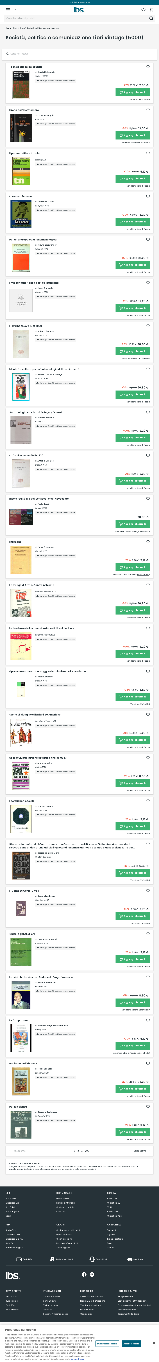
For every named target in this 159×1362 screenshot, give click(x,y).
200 (87, 1150)
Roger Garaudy (45, 288)
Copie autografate (65, 1207)
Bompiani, (39, 205)
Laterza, (38, 159)
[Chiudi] (154, 1342)
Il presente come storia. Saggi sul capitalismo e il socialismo (47, 671)
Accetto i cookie (131, 1343)
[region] (79, 1343)
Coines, (38, 767)
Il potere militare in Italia (24, 153)
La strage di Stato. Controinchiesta (31, 585)
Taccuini (111, 1230)
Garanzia (47, 1309)
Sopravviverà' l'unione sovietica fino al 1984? (37, 758)
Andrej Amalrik (44, 763)
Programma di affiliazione (92, 1301)
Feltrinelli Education (127, 1309)
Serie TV (9, 1243)
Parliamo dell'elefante (23, 1063)
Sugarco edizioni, (43, 634)
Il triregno (15, 542)
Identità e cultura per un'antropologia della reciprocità (44, 369)
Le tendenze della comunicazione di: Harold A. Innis (41, 628)
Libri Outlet (10, 1207)
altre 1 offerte (143, 574)
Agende (111, 1234)
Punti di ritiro (11, 1296)
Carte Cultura (49, 1301)
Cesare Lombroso (46, 896)
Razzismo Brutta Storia (128, 1314)
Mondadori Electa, (43, 721)
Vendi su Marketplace (90, 1305)
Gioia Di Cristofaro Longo (49, 374)
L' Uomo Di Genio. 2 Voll (24, 891)
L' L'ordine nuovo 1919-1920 (26, 455)
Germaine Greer (45, 201)
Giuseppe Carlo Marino (49, 853)
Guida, (38, 421)
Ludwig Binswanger (47, 245)
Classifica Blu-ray (14, 1239)
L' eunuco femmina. (21, 196)
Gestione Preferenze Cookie (55, 1314)
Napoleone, (40, 900)
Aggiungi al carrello (134, 92)
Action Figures (63, 1247)
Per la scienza (18, 1106)
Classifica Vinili (114, 1216)
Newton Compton (43, 857)
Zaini (109, 1243)
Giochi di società (64, 1239)
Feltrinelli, (39, 249)
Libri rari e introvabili (65, 1203)
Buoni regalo (12, 1301)
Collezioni (61, 1211)
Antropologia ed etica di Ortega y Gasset (35, 412)
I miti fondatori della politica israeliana (34, 283)
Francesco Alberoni (47, 939)
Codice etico (86, 1314)
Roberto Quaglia (45, 115)
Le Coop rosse (18, 1020)
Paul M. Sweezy (44, 676)
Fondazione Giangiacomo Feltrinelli (134, 1305)
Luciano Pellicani (45, 417)
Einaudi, (38, 335)
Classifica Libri (12, 1203)
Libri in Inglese (12, 1211)
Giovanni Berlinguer (47, 1112)
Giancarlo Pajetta (46, 982)
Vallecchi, (39, 76)
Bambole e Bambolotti (67, 1243)
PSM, (37, 119)
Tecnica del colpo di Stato (26, 67)
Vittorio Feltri (43, 1025)
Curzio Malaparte (46, 72)
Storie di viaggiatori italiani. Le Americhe (35, 714)
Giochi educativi (64, 1234)
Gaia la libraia (12, 1309)
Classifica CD (113, 1203)
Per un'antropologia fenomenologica (33, 239)
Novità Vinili (112, 1211)
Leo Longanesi (44, 1068)
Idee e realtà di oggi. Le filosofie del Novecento (39, 498)
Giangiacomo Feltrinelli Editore (132, 1301)
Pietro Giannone (45, 547)
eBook (8, 1216)
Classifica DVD (13, 1234)
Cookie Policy (77, 1358)
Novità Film (11, 1230)
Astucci (110, 1247)
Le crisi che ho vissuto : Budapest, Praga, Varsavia (41, 977)
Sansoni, (39, 508)
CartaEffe (10, 1305)
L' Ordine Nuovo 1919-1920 (25, 326)
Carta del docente (51, 1296)
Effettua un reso (50, 1305)
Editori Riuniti (41, 986)
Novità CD (112, 1198)
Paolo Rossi (43, 504)
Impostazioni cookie (107, 1343)
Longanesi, (40, 1073)
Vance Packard (45, 806)
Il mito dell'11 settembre (24, 110)
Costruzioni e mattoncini (68, 1230)
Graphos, (39, 292)
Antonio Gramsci (45, 331)
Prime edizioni (62, 1198)
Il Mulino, (39, 943)
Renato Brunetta (59, 1025)
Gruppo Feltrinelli (125, 1296)
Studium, (39, 378)
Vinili (109, 1207)
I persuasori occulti (21, 801)
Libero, (38, 1029)
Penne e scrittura (115, 1239)
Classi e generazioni (22, 934)
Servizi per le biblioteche (91, 1296)
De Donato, (40, 1116)
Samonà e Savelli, (43, 591)
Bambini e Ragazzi (14, 1247)
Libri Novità (11, 1198)
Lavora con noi (87, 1309)
